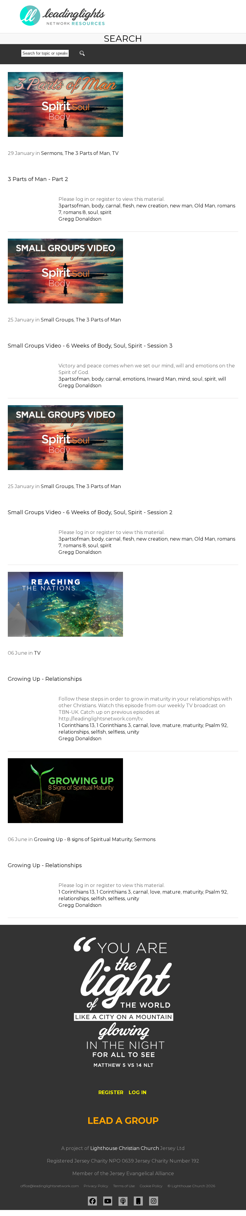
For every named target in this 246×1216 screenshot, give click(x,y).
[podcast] (123, 1201)
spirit (106, 212)
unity (133, 732)
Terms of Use (124, 1186)
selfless (116, 732)
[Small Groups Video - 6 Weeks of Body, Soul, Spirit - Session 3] (65, 271)
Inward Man (161, 379)
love (155, 725)
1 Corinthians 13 (76, 725)
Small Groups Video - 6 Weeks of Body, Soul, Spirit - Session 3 (90, 345)
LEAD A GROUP (123, 1120)
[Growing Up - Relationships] (65, 604)
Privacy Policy (96, 1186)
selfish (98, 732)
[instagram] (153, 1200)
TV (115, 153)
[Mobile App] (138, 1200)
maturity (193, 725)
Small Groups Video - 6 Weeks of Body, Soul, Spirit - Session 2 (90, 512)
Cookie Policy (151, 1186)
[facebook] (92, 1200)
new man (181, 206)
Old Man (204, 206)
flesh (128, 206)
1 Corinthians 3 (114, 725)
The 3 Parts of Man (87, 153)
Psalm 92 (216, 725)
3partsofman (73, 206)
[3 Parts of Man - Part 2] (65, 104)
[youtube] (107, 1200)
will (222, 379)
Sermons (51, 153)
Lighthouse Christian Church (124, 1148)
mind (184, 379)
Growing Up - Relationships (45, 679)
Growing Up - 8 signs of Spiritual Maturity (83, 839)
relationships (73, 732)
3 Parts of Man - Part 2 (38, 179)
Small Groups (57, 320)
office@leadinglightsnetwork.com (49, 1186)
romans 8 (74, 212)
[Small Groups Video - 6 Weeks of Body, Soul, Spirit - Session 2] (65, 437)
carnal (113, 206)
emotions (134, 379)
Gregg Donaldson (79, 219)
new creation (152, 206)
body (98, 206)
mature (171, 725)
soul (93, 212)
